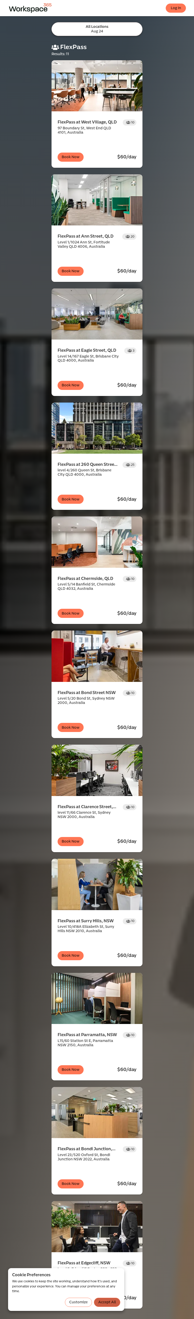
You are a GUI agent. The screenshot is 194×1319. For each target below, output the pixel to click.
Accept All (107, 1302)
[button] (97, 114)
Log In (176, 8)
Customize (78, 1302)
